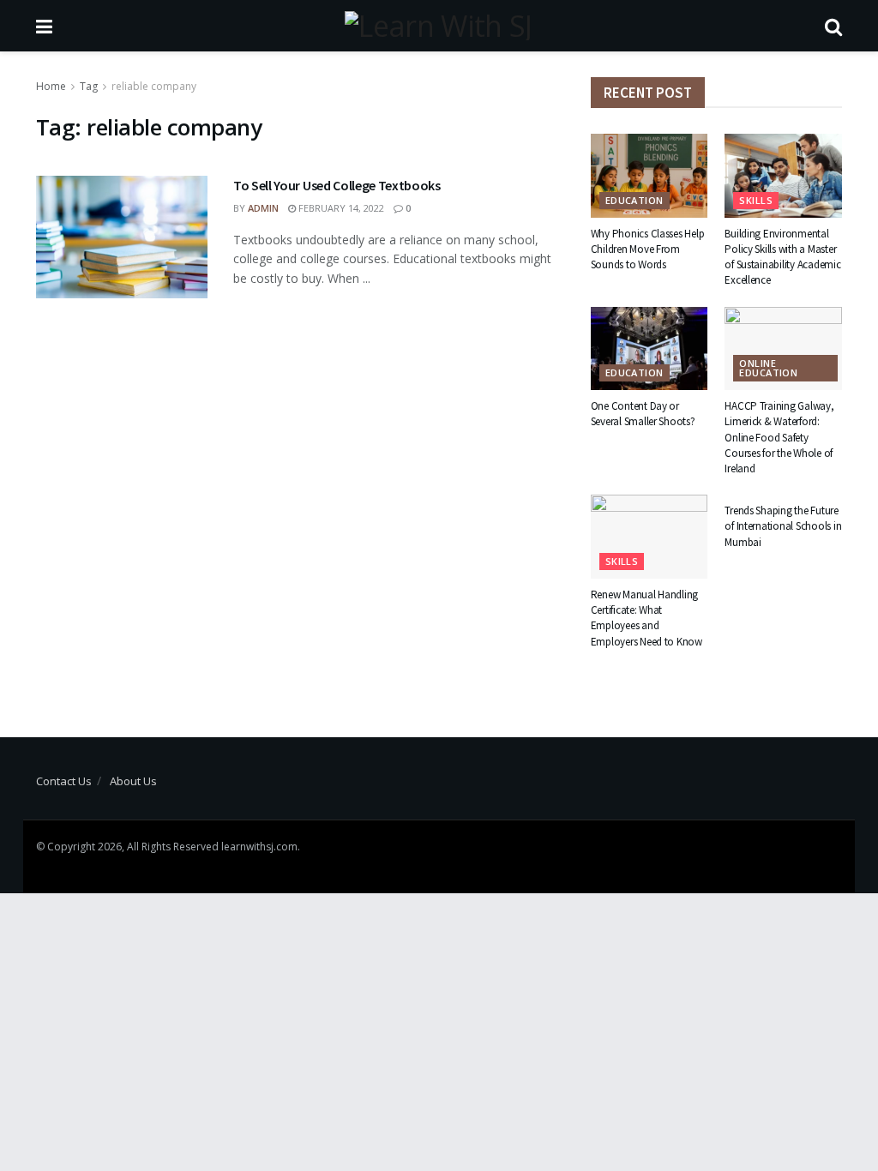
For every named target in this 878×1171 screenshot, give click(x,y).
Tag (89, 86)
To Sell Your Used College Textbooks (337, 185)
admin (263, 207)
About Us (133, 781)
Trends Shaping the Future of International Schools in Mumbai (783, 526)
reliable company (153, 86)
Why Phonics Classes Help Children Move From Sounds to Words (648, 249)
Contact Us (64, 781)
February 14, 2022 (340, 207)
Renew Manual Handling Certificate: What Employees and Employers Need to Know (646, 618)
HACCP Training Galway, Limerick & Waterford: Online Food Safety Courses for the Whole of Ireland (779, 437)
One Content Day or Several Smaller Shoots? (643, 414)
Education (634, 200)
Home (51, 86)
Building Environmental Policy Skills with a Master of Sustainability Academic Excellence (782, 257)
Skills (756, 200)
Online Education (768, 368)
